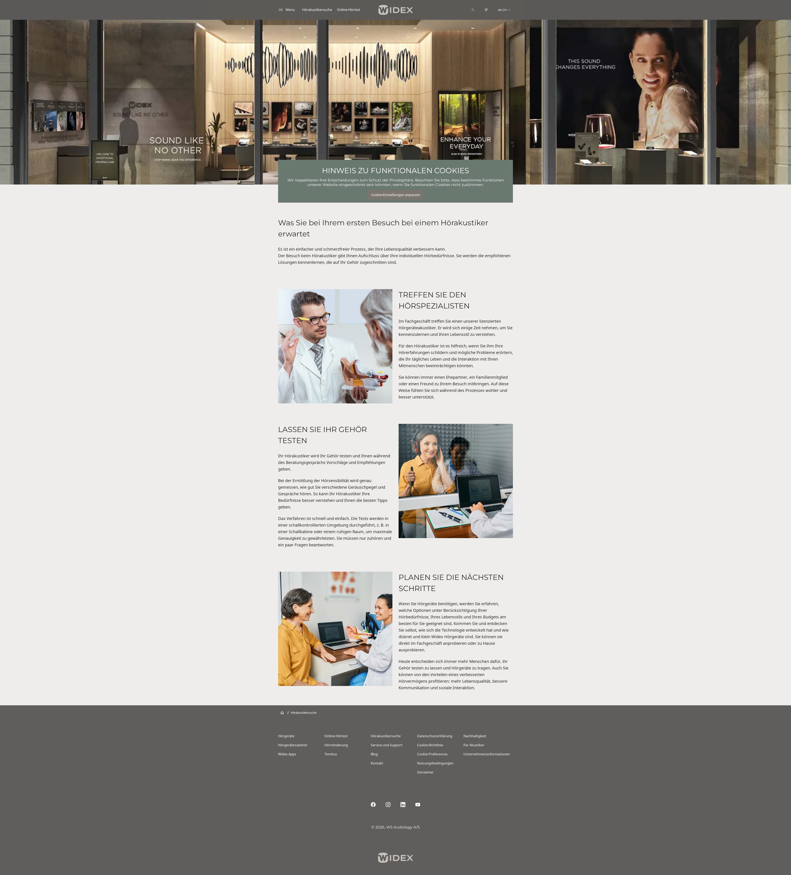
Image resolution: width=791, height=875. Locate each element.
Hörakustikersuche (317, 9)
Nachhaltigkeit (474, 736)
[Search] (473, 10)
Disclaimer (425, 772)
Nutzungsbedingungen (435, 763)
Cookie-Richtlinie (430, 745)
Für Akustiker (473, 745)
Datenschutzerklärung (434, 736)
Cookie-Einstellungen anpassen (395, 195)
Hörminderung (336, 745)
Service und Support (387, 745)
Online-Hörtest (348, 9)
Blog (374, 754)
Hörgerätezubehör (293, 745)
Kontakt (377, 763)
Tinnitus (330, 754)
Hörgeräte (286, 736)
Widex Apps (287, 754)
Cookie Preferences (432, 754)
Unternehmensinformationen (486, 754)
